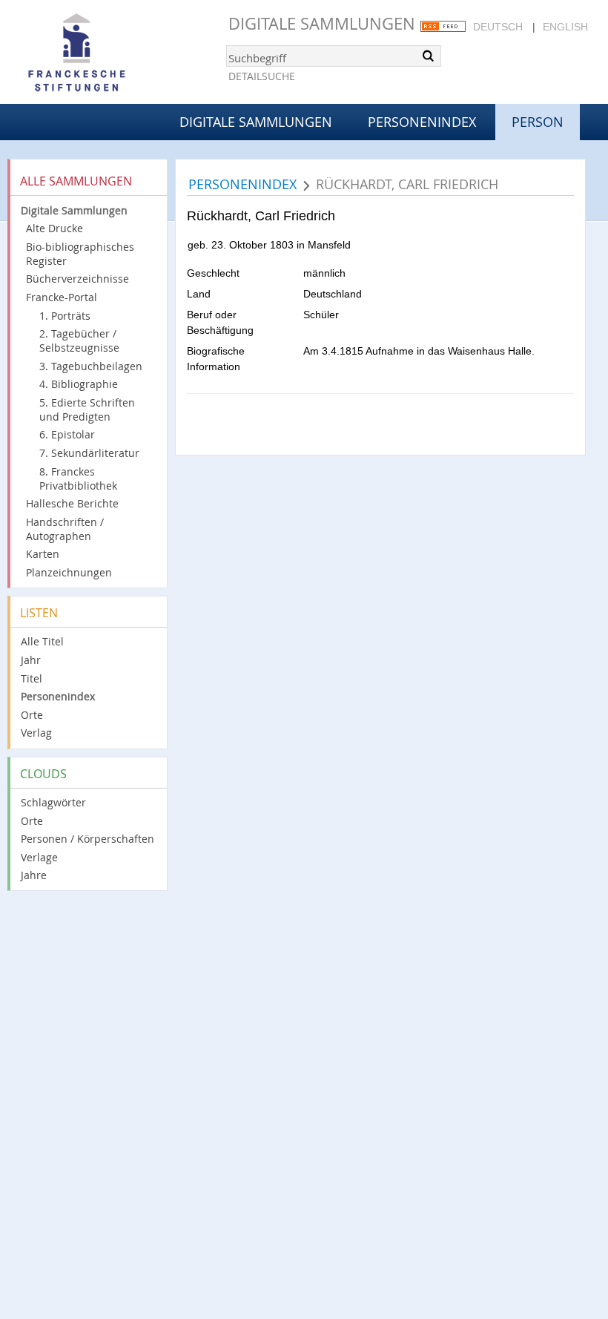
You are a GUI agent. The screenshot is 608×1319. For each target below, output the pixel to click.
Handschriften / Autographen (65, 529)
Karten (42, 554)
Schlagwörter (53, 802)
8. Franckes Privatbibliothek (78, 478)
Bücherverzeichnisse (77, 279)
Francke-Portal (61, 297)
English (565, 27)
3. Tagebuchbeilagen (90, 366)
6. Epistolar (67, 434)
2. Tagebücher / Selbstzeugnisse (79, 340)
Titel (31, 678)
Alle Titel (42, 641)
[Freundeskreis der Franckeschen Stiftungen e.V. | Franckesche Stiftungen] (118, 53)
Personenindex (422, 122)
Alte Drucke (54, 228)
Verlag (36, 733)
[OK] (428, 55)
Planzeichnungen (69, 572)
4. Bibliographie (78, 384)
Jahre (34, 875)
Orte (32, 715)
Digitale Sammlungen (321, 23)
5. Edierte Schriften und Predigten (87, 409)
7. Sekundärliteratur (89, 453)
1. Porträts (64, 316)
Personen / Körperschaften (87, 839)
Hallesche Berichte (72, 503)
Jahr (31, 660)
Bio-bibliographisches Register (80, 254)
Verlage (39, 857)
